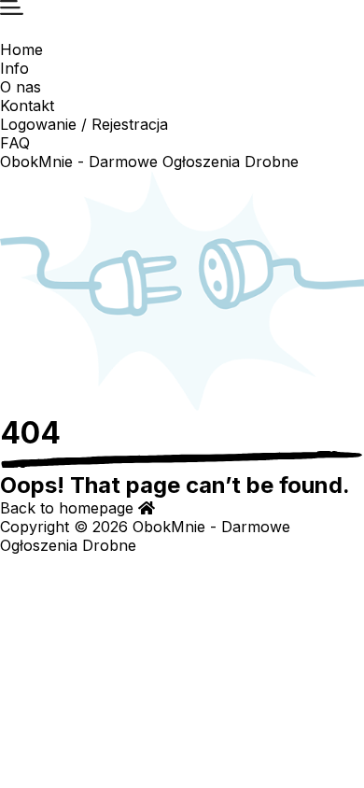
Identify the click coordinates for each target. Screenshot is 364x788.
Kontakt (27, 105)
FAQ (15, 143)
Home (21, 49)
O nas (20, 86)
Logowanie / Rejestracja (84, 124)
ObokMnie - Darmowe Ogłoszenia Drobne (149, 161)
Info (14, 68)
